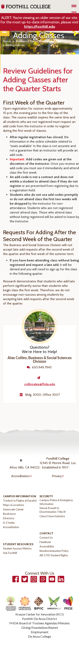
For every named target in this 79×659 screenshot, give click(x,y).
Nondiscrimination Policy (54, 550)
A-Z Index (9, 522)
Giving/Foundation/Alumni (39, 627)
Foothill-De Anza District (39, 619)
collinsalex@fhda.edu (39, 384)
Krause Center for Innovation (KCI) (39, 614)
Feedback (45, 542)
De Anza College (39, 636)
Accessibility (47, 546)
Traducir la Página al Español (20, 500)
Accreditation (20, 476)
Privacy (57, 476)
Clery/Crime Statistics (52, 516)
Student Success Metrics (17, 548)
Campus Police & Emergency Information (56, 502)
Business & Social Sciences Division (38, 41)
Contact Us (46, 537)
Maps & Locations (13, 505)
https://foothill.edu (39, 26)
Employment (39, 632)
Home (7, 41)
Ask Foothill (10, 552)
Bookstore (9, 513)
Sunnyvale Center (13, 509)
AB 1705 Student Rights (54, 555)
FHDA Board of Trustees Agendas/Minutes (39, 623)
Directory (8, 518)
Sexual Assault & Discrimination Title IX (53, 509)
